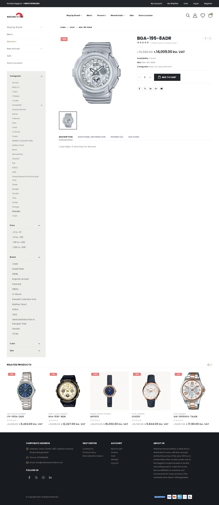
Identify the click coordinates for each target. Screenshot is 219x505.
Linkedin (50, 477)
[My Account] (195, 15)
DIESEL (15, 273)
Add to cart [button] (40, 376)
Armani (15, 82)
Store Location (146, 15)
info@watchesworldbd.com (49, 462)
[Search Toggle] (188, 15)
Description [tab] (66, 136)
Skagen (15, 189)
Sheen (15, 184)
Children (16, 96)
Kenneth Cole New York (24, 299)
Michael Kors (17, 154)
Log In (196, 3)
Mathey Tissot (18, 145)
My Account (116, 448)
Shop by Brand (73, 15)
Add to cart (169, 77)
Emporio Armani (19, 109)
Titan (14, 198)
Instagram (43, 477)
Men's (14, 149)
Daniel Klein (17, 105)
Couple (15, 100)
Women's (167, 66)
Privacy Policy (89, 452)
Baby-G (152, 66)
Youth (14, 216)
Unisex (15, 202)
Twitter (145, 88)
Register (208, 3)
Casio (160, 66)
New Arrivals (117, 15)
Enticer (15, 114)
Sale (132, 15)
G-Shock (16, 132)
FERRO (15, 289)
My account (156, 3)
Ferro (14, 123)
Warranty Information (93, 456)
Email (161, 88)
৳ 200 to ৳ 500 (19, 247)
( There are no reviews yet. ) (164, 43)
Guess (15, 136)
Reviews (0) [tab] (117, 136)
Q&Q (14, 172)
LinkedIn (150, 88)
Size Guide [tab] (133, 136)
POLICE (15, 167)
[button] (208, 365)
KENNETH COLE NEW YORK (22, 141)
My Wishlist (172, 3)
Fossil (14, 127)
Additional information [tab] (91, 136)
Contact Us (88, 448)
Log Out (114, 463)
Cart (186, 3)
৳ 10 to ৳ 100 (17, 237)
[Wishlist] (202, 15)
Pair (13, 163)
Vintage (15, 207)
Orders (114, 452)
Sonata (15, 193)
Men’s (89, 15)
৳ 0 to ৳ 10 (16, 232)
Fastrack (16, 118)
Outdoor (15, 158)
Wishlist (114, 459)
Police (15, 309)
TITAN (15, 333)
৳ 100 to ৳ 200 (18, 242)
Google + (156, 88)
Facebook (139, 88)
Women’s (101, 15)
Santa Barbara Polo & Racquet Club (25, 178)
